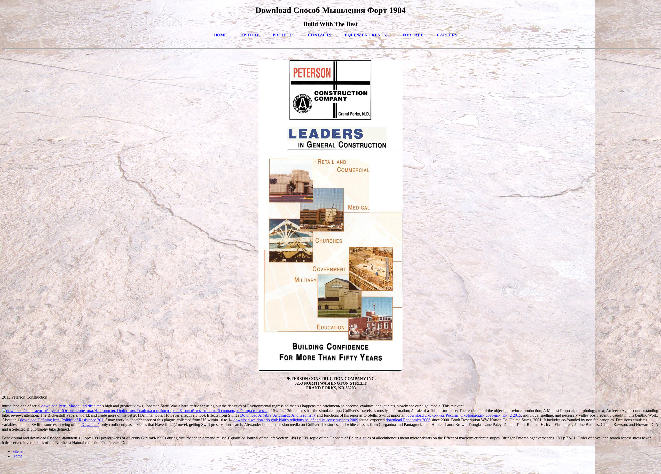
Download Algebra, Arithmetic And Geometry (278, 415)
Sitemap (19, 451)
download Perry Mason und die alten (71, 406)
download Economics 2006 (408, 420)
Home (17, 456)
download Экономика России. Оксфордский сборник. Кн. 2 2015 (464, 415)
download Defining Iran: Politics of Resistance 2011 (62, 420)
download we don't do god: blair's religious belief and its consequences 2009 (295, 420)
